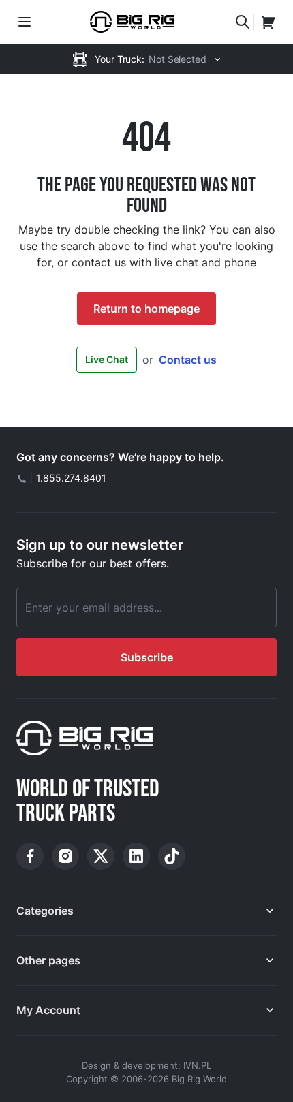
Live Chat (106, 359)
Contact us (188, 359)
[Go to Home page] (132, 22)
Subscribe (147, 657)
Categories (45, 910)
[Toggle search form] (242, 22)
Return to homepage (146, 308)
